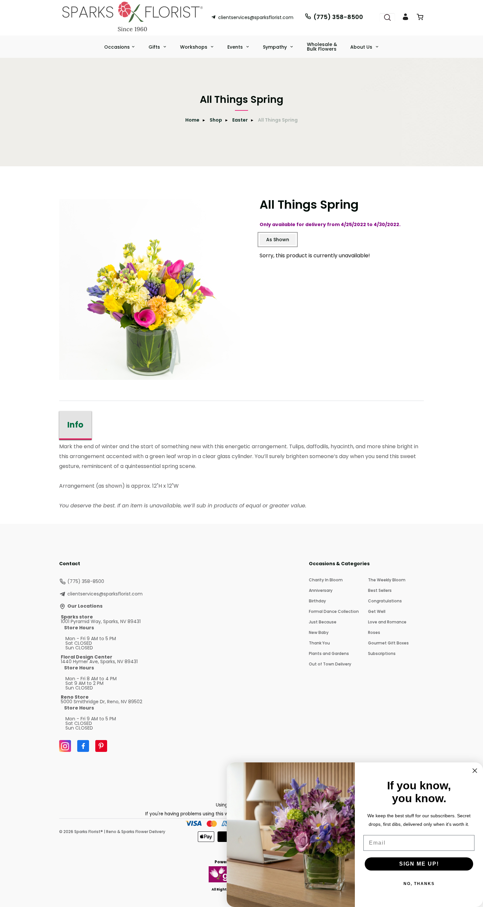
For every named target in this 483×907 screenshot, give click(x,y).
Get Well (376, 611)
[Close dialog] (475, 771)
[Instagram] (65, 746)
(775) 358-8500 (338, 17)
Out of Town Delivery (330, 664)
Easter (240, 120)
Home (192, 120)
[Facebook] (83, 746)
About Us (362, 47)
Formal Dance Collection (334, 611)
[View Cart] (420, 18)
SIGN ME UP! (419, 864)
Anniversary (321, 590)
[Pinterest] (101, 746)
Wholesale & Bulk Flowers (322, 46)
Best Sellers (380, 590)
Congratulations (385, 601)
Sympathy (275, 47)
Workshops (194, 47)
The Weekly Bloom (386, 580)
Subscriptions (382, 653)
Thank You (319, 643)
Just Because (322, 622)
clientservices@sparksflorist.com (255, 17)
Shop (216, 120)
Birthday (317, 601)
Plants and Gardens (329, 653)
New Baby (319, 632)
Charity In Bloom (326, 580)
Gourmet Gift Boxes (388, 643)
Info (75, 424)
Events (235, 47)
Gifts (155, 47)
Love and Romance (387, 622)
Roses (374, 632)
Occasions (117, 47)
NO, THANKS (419, 883)
